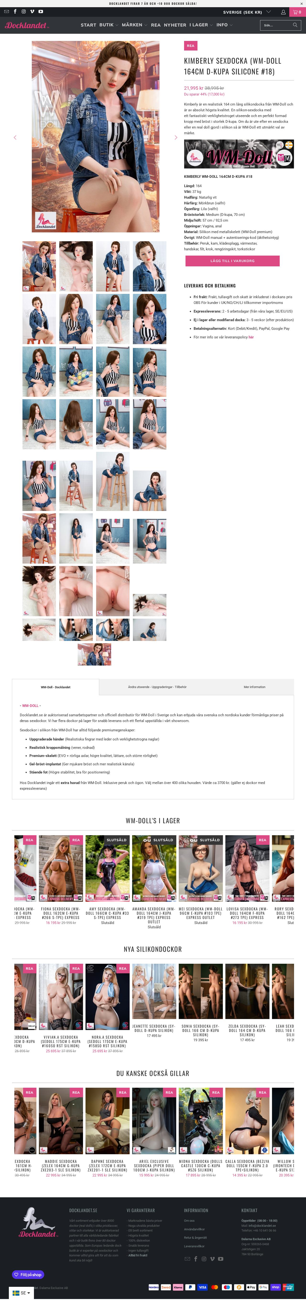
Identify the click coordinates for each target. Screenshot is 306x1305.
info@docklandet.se (262, 1225)
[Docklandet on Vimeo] (32, 12)
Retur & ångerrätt (195, 1237)
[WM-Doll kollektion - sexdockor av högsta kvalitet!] (239, 167)
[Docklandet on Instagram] (23, 12)
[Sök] (295, 25)
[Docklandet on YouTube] (40, 12)
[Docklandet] (27, 25)
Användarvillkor (194, 1229)
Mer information (254, 687)
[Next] (176, 137)
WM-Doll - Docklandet (55, 687)
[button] (109, 25)
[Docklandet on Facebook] (14, 12)
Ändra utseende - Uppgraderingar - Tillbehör (157, 687)
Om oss (189, 1220)
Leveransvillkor (194, 1246)
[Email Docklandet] (6, 12)
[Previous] (15, 137)
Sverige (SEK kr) (243, 12)
